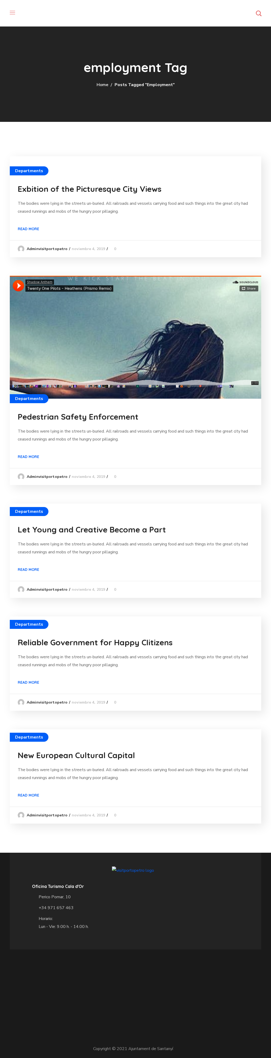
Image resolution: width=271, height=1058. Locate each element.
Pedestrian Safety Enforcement (78, 417)
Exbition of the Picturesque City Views (89, 189)
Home (102, 85)
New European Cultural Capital (76, 755)
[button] (258, 13)
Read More (28, 228)
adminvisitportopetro (47, 248)
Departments (29, 171)
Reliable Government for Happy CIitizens (95, 642)
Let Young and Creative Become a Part (92, 529)
